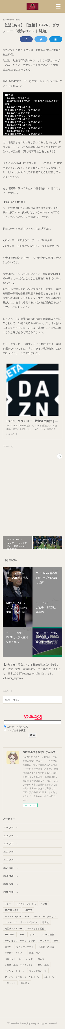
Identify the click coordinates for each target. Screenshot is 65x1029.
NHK (22, 934)
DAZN (44, 903)
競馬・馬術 (43, 964)
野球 (56, 940)
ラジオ (32, 934)
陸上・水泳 (34, 952)
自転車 (8, 946)
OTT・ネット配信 (35, 928)
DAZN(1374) (8, 446)
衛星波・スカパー (13, 928)
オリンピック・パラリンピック (20, 940)
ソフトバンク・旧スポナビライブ (21, 922)
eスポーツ (49, 976)
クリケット (10, 983)
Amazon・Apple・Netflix (17, 916)
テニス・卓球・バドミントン (19, 964)
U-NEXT (28, 910)
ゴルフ (41, 958)
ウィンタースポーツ (14, 970)
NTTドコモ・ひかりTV (45, 916)
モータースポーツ (25, 946)
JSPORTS (10, 934)
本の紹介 (25, 983)
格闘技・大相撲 (46, 946)
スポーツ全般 (47, 934)
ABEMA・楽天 (12, 910)
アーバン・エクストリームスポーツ (22, 976)
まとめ (8, 903)
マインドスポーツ (38, 970)
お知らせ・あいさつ (26, 903)
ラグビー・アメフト (14, 952)
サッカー (44, 940)
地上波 (45, 922)
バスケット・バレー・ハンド (19, 958)
